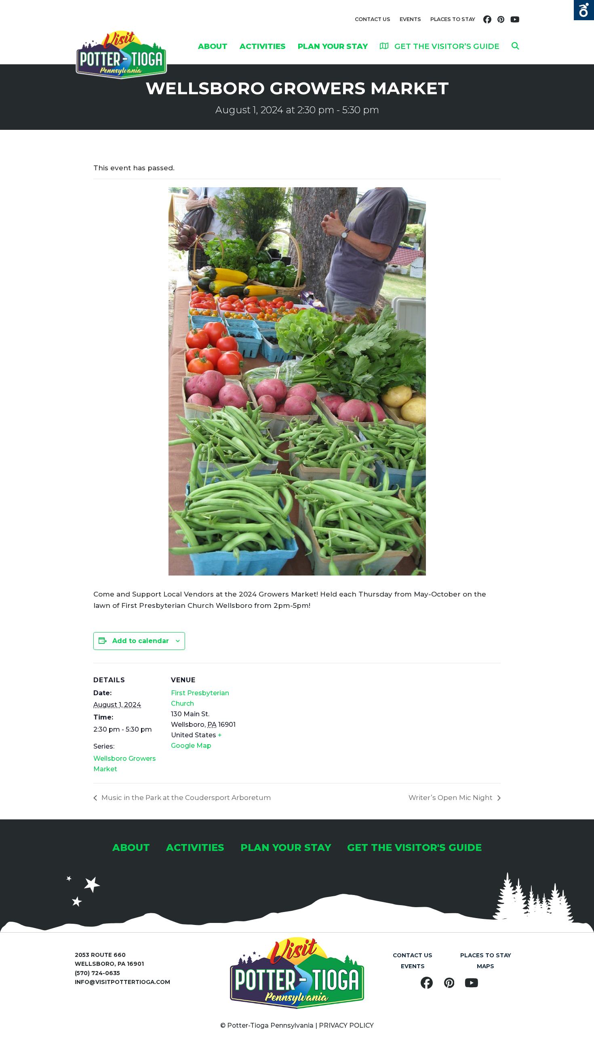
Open (584, 10)
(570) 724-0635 (97, 973)
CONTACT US (372, 19)
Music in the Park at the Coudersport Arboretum (185, 798)
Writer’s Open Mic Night (451, 798)
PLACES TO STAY (452, 19)
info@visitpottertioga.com (122, 982)
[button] (515, 46)
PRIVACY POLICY (346, 1025)
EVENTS (410, 19)
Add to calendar (140, 641)
